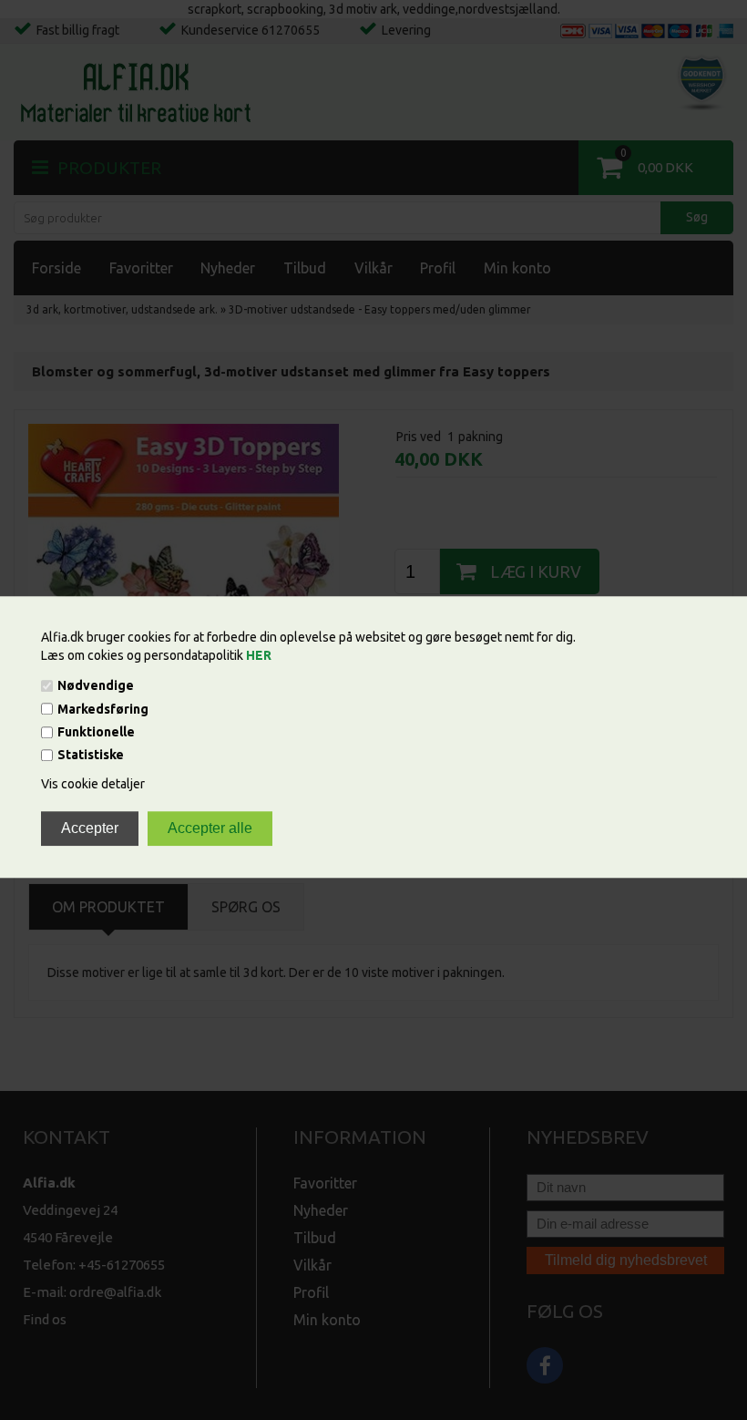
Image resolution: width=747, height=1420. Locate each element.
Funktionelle (96, 732)
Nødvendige (95, 686)
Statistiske (90, 755)
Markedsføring (102, 709)
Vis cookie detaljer (93, 784)
